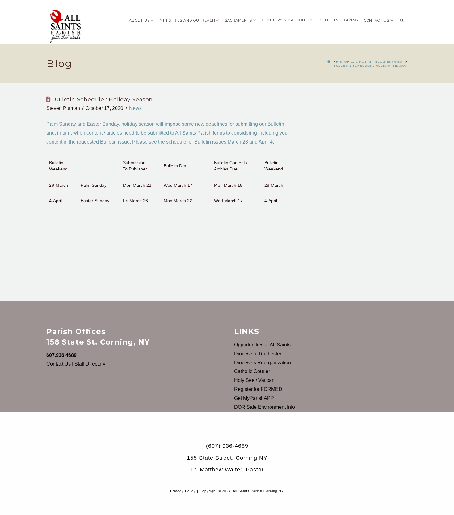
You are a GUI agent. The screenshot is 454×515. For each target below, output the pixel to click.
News (135, 108)
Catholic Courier (252, 371)
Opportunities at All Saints (262, 344)
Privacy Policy (183, 491)
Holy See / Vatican (254, 380)
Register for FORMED (258, 389)
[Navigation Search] (402, 18)
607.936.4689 (61, 355)
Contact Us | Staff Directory (75, 363)
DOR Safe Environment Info (264, 407)
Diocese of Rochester (257, 353)
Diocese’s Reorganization (262, 362)
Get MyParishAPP (254, 398)
